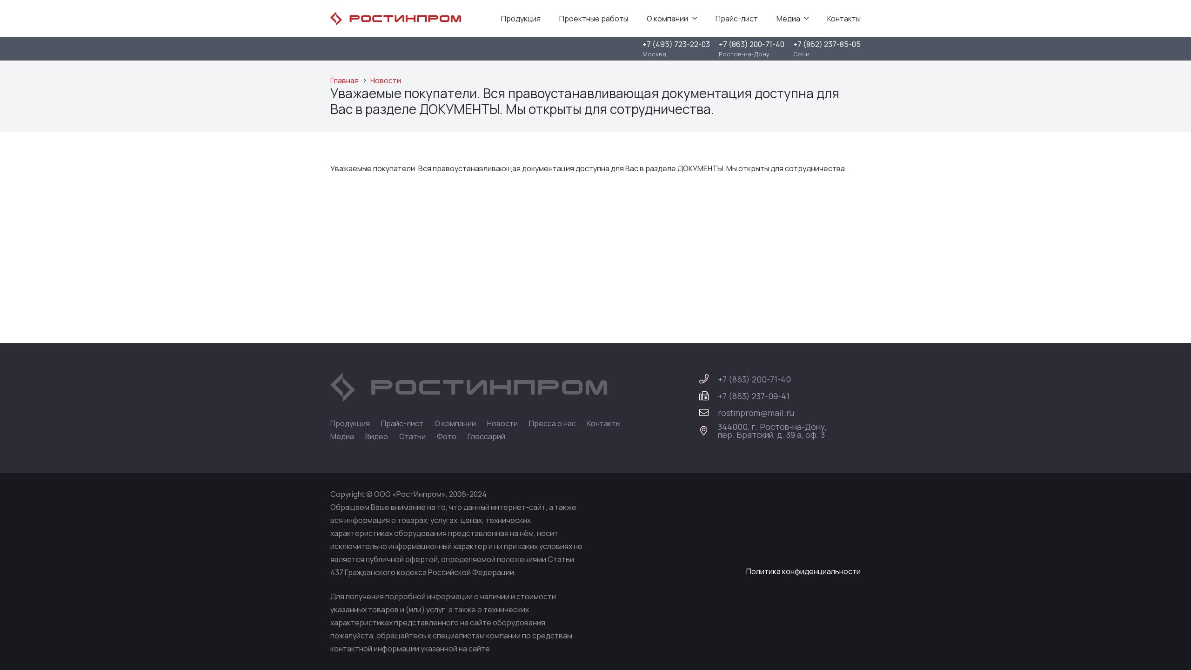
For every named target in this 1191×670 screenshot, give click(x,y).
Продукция (350, 423)
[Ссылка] (395, 19)
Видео (376, 436)
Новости (385, 80)
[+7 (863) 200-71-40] (708, 379)
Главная (344, 80)
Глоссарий (486, 436)
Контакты (604, 423)
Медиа (342, 436)
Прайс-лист (402, 423)
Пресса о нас (552, 423)
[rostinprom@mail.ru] (708, 412)
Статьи (412, 436)
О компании (455, 423)
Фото (446, 436)
